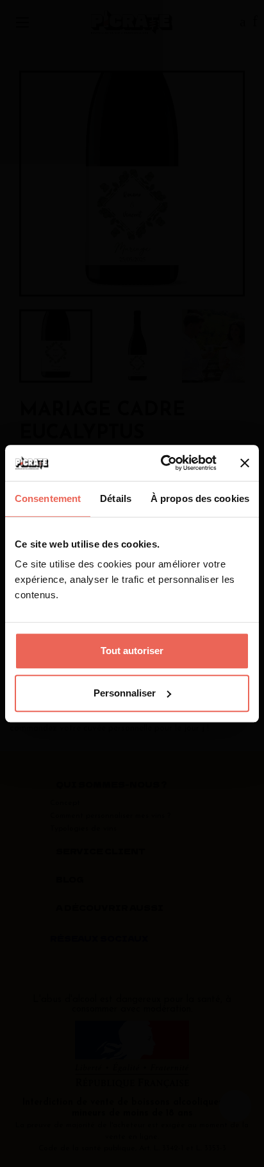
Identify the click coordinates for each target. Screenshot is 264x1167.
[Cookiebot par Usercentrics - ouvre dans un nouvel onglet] (163, 462)
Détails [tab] (115, 498)
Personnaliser (125, 692)
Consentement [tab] (48, 498)
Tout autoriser (132, 650)
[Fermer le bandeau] (244, 462)
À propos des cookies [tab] (200, 498)
